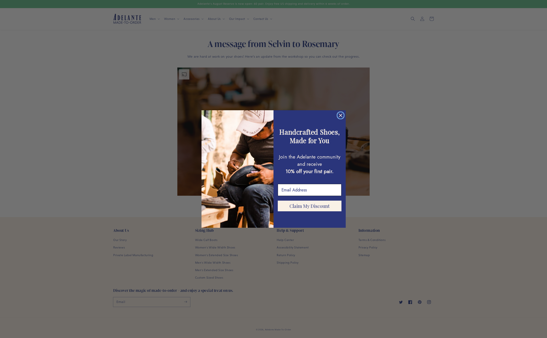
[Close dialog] (340, 115)
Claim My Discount (310, 206)
